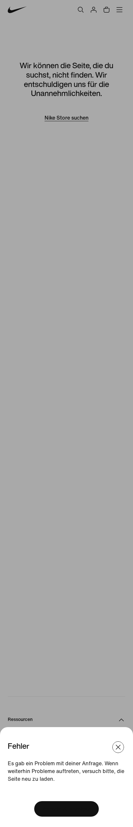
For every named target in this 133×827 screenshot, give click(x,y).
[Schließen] (118, 747)
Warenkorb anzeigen (66, 808)
